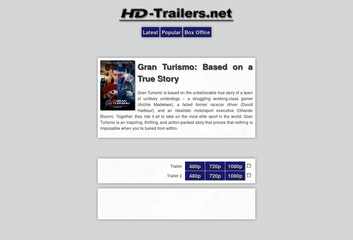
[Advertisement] (176, 47)
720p (215, 166)
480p (195, 166)
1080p (235, 166)
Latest (150, 32)
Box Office (197, 32)
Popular (171, 32)
